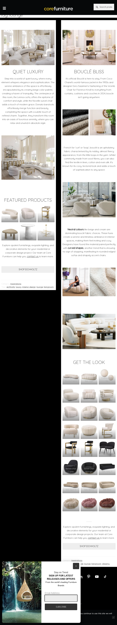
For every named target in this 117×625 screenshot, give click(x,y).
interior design (29, 287)
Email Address (52, 593)
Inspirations (15, 284)
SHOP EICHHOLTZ (28, 269)
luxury (18, 287)
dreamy (106, 563)
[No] (113, 617)
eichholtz (11, 287)
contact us (33, 256)
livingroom (49, 287)
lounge (40, 287)
